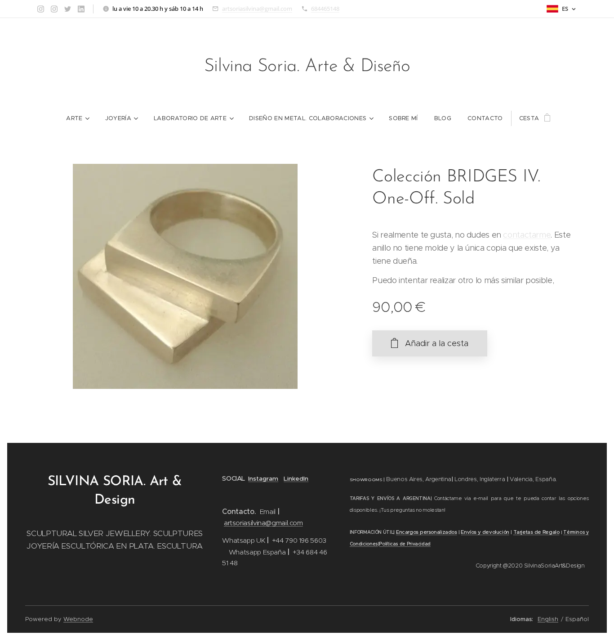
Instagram (263, 478)
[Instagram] (40, 9)
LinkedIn (296, 478)
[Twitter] (67, 9)
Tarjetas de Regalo (536, 532)
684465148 (325, 9)
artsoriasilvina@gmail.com (257, 9)
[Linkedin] (81, 9)
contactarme (527, 235)
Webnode (78, 619)
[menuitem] (77, 118)
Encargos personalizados (426, 532)
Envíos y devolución (485, 532)
